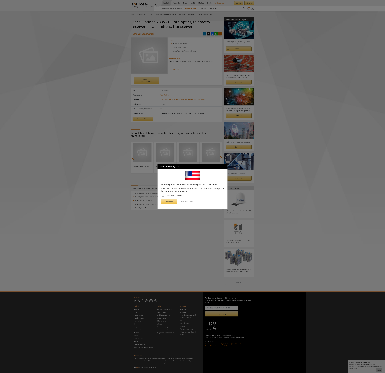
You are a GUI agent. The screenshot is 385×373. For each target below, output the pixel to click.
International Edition (186, 201)
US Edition (169, 201)
